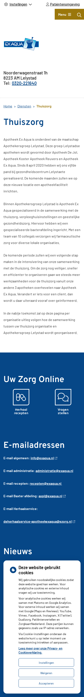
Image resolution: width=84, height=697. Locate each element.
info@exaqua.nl (42, 458)
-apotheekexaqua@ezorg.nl (51, 521)
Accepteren (46, 683)
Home (7, 106)
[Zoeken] (79, 15)
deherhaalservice (16, 521)
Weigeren (46, 673)
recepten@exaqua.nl (46, 483)
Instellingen (46, 662)
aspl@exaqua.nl (50, 496)
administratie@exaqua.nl (54, 471)
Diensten (24, 106)
